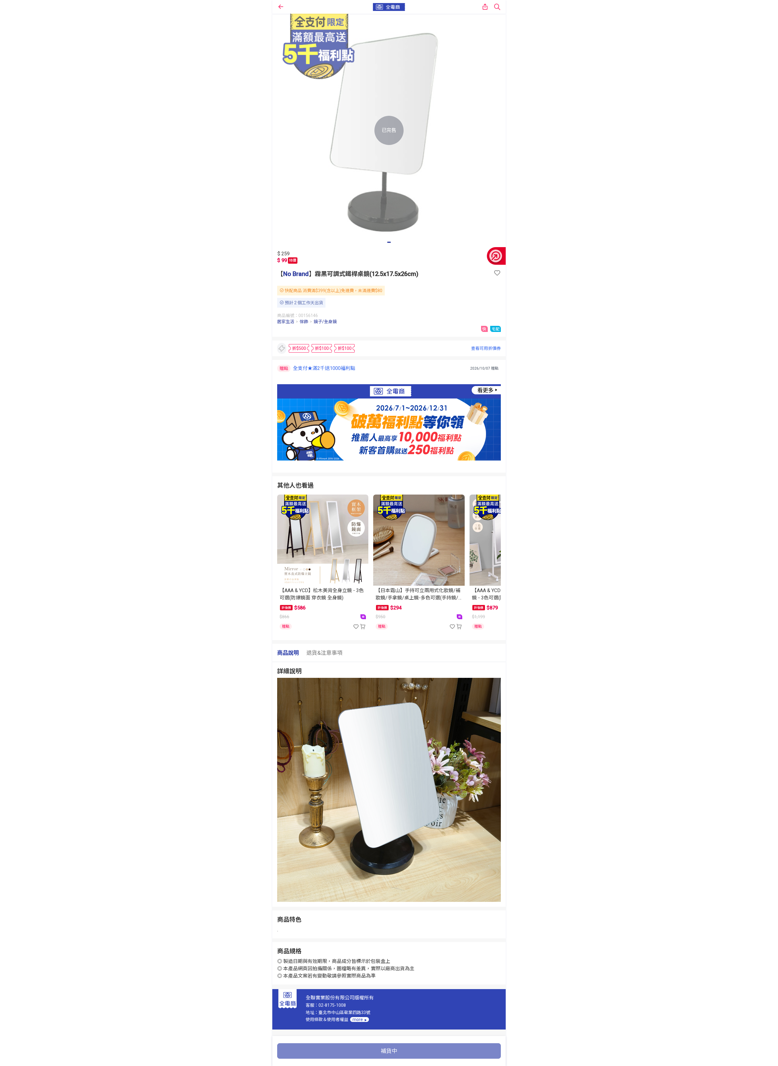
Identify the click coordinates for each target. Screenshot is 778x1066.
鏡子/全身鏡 (325, 321)
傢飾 (304, 321)
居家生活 (285, 321)
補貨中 (389, 1051)
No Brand (296, 274)
